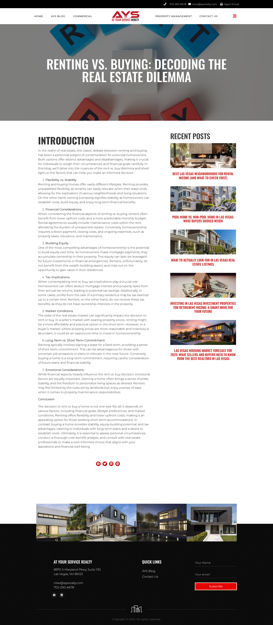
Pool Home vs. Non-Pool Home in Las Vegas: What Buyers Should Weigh (203, 219)
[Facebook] (54, 595)
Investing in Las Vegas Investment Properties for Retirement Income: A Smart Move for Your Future (203, 307)
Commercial (82, 16)
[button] (234, 16)
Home (38, 16)
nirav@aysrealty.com (68, 583)
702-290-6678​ (64, 587)
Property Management (173, 16)
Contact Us (208, 16)
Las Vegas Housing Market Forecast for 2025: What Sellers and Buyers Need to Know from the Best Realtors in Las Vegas (203, 354)
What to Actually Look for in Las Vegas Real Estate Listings (203, 262)
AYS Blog (58, 16)
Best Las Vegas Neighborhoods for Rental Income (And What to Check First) (203, 175)
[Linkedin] (61, 595)
